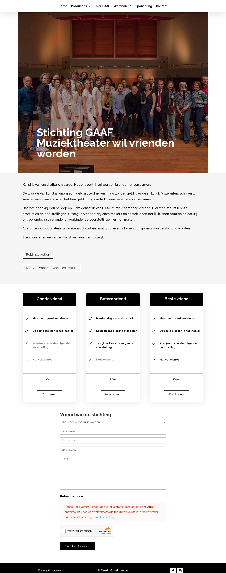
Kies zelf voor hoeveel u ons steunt (52, 268)
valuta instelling (104, 517)
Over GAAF (102, 6)
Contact (162, 6)
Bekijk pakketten (38, 254)
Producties (79, 6)
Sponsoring (143, 6)
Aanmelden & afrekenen (77, 546)
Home (63, 6)
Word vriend (123, 6)
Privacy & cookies (49, 570)
